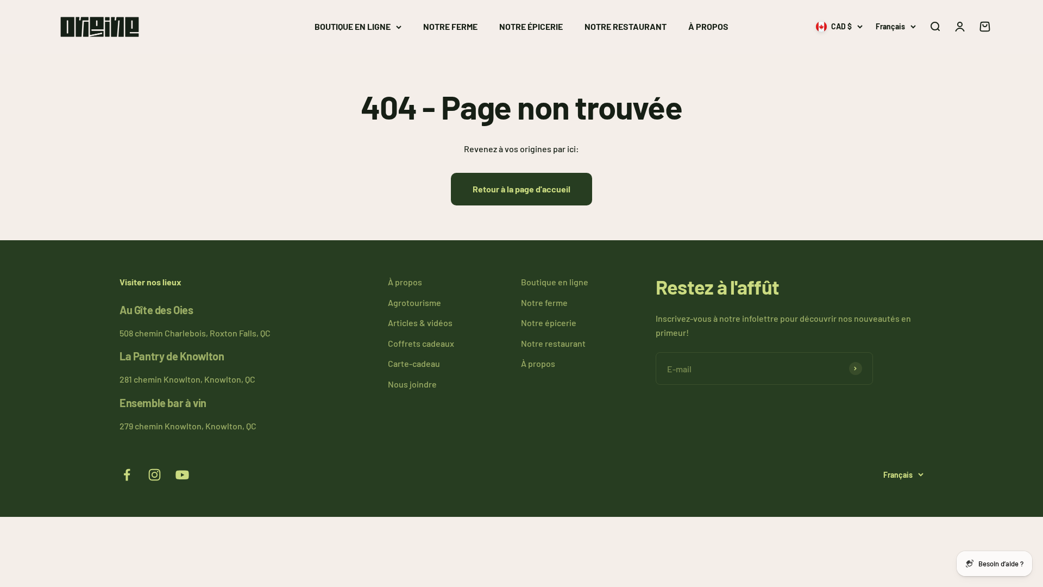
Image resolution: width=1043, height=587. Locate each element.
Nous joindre (412, 384)
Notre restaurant (626, 26)
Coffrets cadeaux (421, 343)
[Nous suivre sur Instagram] (154, 474)
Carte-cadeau (414, 363)
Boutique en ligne (353, 26)
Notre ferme (450, 26)
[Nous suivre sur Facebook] (127, 474)
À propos (708, 26)
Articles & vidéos (420, 322)
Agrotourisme (414, 302)
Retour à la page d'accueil (521, 189)
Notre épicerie (531, 26)
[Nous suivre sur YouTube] (182, 474)
